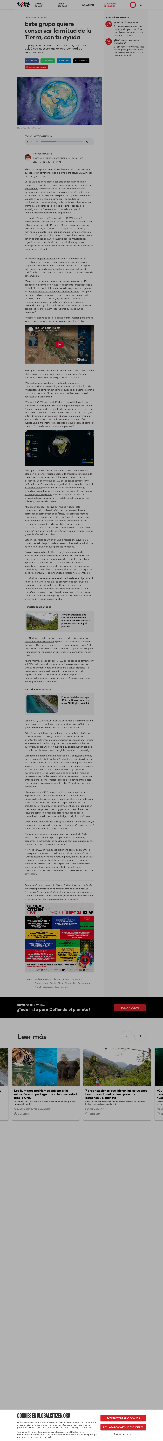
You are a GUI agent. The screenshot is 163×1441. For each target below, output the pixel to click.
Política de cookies (123, 1434)
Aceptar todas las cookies (123, 1418)
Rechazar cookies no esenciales (123, 1427)
